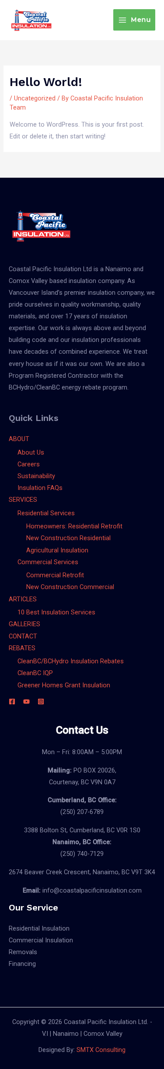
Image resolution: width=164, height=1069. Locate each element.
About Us (30, 452)
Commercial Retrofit (55, 575)
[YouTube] (26, 701)
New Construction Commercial (70, 587)
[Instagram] (41, 701)
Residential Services (46, 513)
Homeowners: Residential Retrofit (74, 526)
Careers (28, 464)
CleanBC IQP (35, 673)
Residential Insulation (39, 928)
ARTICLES (23, 599)
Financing (22, 964)
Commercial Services (47, 562)
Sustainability (36, 476)
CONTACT (23, 636)
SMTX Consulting (101, 1050)
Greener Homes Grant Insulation (63, 685)
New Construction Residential (68, 538)
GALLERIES (24, 624)
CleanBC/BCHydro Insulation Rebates (70, 661)
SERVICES (23, 499)
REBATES (22, 648)
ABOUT (19, 439)
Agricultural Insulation (57, 550)
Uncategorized (35, 98)
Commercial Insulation (41, 940)
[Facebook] (12, 701)
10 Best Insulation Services (56, 612)
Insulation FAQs (40, 488)
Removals (23, 952)
